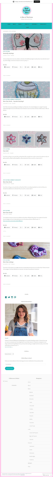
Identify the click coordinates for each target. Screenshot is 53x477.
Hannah (12, 55)
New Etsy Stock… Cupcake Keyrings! (13, 101)
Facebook (14, 385)
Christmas (32, 459)
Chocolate (32, 405)
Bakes (19, 24)
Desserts (31, 415)
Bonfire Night (32, 456)
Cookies (31, 409)
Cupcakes (32, 412)
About (14, 24)
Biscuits (31, 392)
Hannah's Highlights (15, 99)
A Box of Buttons (26, 17)
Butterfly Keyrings (8, 53)
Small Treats (32, 426)
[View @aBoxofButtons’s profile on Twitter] (9, 297)
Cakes (31, 402)
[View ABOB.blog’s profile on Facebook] (6, 297)
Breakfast (31, 395)
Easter (31, 449)
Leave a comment (6, 75)
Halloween (32, 453)
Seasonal (34, 24)
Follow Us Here (9, 368)
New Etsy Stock (7, 182)
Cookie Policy (23, 474)
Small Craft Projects (34, 432)
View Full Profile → (9, 347)
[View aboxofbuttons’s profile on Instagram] (12, 297)
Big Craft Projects (33, 436)
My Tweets (5, 381)
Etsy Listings (6, 51)
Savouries (32, 422)
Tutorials (31, 439)
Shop (27, 27)
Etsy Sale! (6, 151)
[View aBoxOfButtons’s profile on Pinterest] (15, 297)
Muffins (31, 419)
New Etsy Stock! (7, 212)
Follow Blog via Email (26, 358)
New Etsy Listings (8, 262)
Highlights (43, 24)
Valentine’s (32, 446)
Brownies (31, 399)
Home (9, 24)
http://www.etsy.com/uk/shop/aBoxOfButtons (13, 221)
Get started (37, 1)
